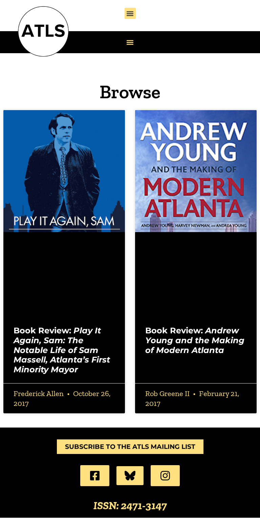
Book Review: (62, 350)
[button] (130, 13)
